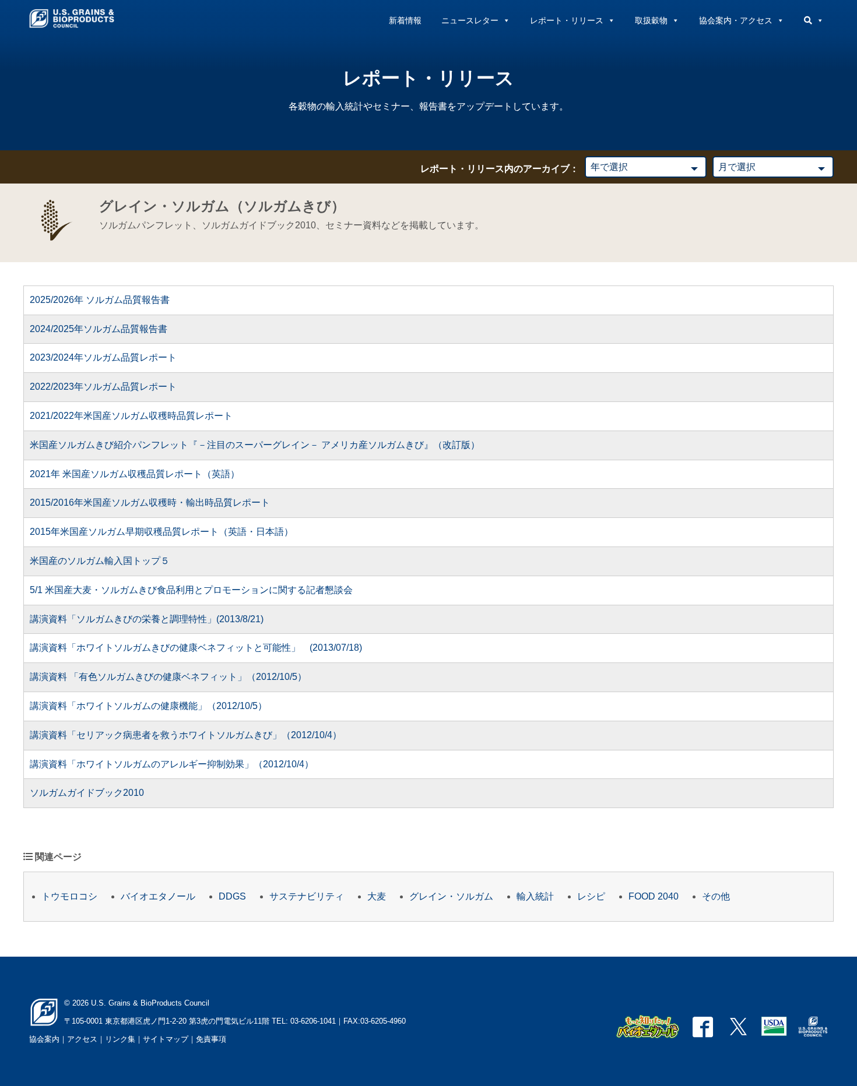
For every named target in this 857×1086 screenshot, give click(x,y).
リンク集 (120, 1039)
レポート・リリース (566, 20)
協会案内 (44, 1039)
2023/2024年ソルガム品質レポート (103, 357)
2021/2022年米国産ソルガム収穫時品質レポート (131, 416)
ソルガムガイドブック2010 (87, 793)
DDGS (232, 896)
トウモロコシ (69, 896)
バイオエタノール (158, 896)
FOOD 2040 (653, 896)
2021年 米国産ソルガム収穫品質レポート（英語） (135, 474)
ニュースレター (469, 20)
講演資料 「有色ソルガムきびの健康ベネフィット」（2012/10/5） (168, 677)
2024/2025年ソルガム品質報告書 (98, 329)
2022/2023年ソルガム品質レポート (103, 387)
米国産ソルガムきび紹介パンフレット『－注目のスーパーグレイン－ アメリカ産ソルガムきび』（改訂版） (255, 445)
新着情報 (405, 20)
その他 (716, 896)
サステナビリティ (306, 896)
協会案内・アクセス (735, 20)
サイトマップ (165, 1039)
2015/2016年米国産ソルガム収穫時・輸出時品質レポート (150, 502)
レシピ (591, 896)
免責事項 (211, 1039)
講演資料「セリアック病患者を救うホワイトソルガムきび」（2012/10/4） (186, 735)
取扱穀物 (651, 20)
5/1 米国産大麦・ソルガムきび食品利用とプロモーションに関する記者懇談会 (191, 590)
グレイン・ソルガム (451, 896)
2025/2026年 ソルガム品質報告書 (100, 300)
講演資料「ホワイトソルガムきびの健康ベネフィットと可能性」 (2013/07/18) (196, 648)
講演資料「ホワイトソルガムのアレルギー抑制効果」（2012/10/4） (172, 764)
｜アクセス (78, 1039)
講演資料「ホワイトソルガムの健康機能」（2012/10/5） (148, 706)
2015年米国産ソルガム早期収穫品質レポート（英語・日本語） (161, 532)
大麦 (376, 896)
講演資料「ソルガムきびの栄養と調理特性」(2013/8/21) (147, 619)
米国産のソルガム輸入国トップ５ (100, 561)
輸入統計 (535, 896)
